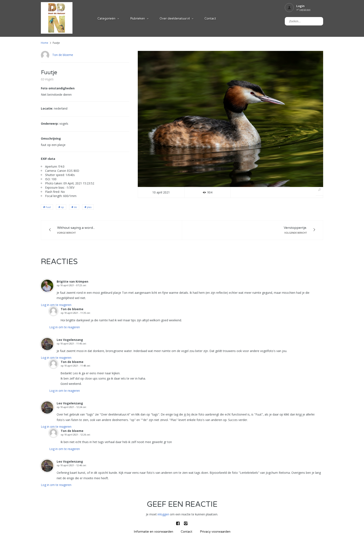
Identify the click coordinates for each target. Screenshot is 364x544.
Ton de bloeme (62, 55)
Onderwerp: (50, 124)
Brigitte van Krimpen (72, 281)
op (62, 207)
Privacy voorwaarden (215, 531)
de (75, 207)
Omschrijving (51, 138)
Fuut (48, 207)
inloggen (163, 514)
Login (300, 6)
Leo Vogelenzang (70, 340)
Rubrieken (137, 18)
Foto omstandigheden (58, 88)
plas (89, 207)
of (303, 9)
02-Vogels (47, 79)
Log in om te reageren (56, 305)
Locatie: (47, 108)
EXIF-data (48, 159)
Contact (210, 18)
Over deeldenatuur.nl (175, 18)
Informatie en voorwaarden (153, 531)
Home (44, 43)
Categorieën (106, 18)
